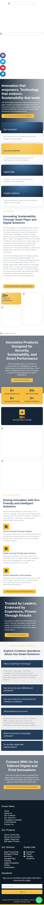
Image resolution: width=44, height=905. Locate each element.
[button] (39, 900)
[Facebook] (3, 55)
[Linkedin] (3, 74)
